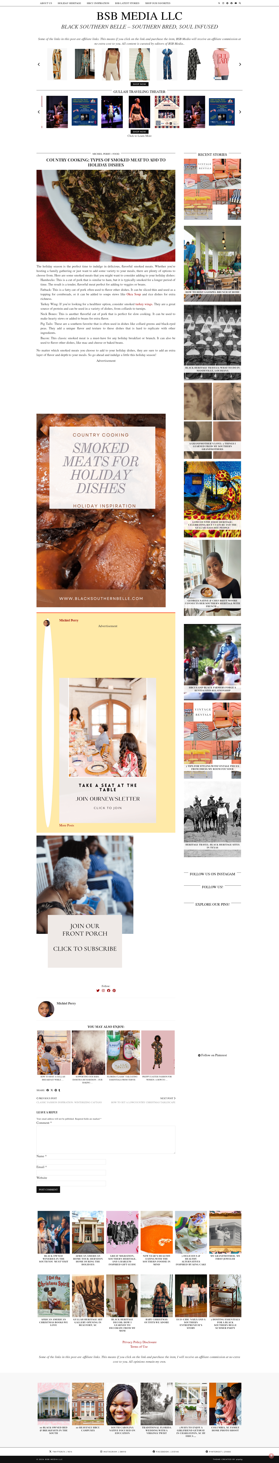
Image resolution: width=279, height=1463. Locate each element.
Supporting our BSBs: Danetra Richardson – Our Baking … (87, 1079)
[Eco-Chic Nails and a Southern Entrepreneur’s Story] (191, 1295)
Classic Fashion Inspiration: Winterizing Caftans (69, 1100)
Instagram (114, 1452)
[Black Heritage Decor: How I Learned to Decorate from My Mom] (122, 1295)
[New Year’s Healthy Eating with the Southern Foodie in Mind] (157, 1232)
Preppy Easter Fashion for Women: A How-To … (157, 1078)
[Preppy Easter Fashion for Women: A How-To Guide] (158, 1052)
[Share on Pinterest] (56, 1090)
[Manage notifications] (271, 1455)
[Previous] (39, 64)
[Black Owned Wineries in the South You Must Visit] (54, 1232)
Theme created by (228, 1459)
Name (41, 1156)
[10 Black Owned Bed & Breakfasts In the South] (54, 1404)
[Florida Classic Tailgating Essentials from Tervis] (123, 1052)
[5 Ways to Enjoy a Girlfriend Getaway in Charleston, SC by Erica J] (191, 1404)
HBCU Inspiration (98, 3)
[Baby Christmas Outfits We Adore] (157, 1295)
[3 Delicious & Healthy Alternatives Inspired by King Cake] (191, 1232)
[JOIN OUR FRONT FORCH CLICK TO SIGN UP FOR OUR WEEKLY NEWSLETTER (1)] (84, 907)
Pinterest (219, 1452)
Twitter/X (62, 1452)
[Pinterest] (227, 3)
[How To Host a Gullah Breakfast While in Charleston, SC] (53, 1052)
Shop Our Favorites (157, 3)
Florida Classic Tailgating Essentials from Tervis (122, 1078)
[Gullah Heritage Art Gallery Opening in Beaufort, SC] (88, 1295)
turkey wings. (144, 304)
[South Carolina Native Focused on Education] (122, 1404)
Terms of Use (139, 1346)
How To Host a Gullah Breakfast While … (53, 1078)
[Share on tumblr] (59, 1090)
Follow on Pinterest (214, 1055)
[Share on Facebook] (48, 1090)
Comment (44, 1122)
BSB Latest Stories (127, 3)
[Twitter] (219, 3)
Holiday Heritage (69, 3)
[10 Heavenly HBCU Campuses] (88, 1404)
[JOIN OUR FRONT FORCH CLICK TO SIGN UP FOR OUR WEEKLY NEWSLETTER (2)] (107, 750)
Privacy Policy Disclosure (140, 1342)
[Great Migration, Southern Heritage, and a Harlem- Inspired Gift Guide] (122, 1232)
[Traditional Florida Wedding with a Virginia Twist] (157, 1404)
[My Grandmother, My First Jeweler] (225, 1232)
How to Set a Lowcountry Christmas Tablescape (143, 1100)
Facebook (167, 1452)
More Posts (66, 825)
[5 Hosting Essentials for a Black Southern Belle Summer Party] (225, 1295)
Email (41, 1167)
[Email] (236, 3)
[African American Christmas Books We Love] (54, 1295)
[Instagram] (223, 3)
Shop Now (139, 84)
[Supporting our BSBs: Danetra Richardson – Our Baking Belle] (88, 1052)
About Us (46, 3)
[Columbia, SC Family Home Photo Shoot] (225, 1404)
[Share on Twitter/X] (52, 1090)
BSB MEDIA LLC (139, 15)
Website (41, 1177)
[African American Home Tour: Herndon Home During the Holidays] (88, 1232)
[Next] (240, 64)
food (116, 153)
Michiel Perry (102, 153)
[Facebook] (231, 3)
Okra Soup (134, 294)
